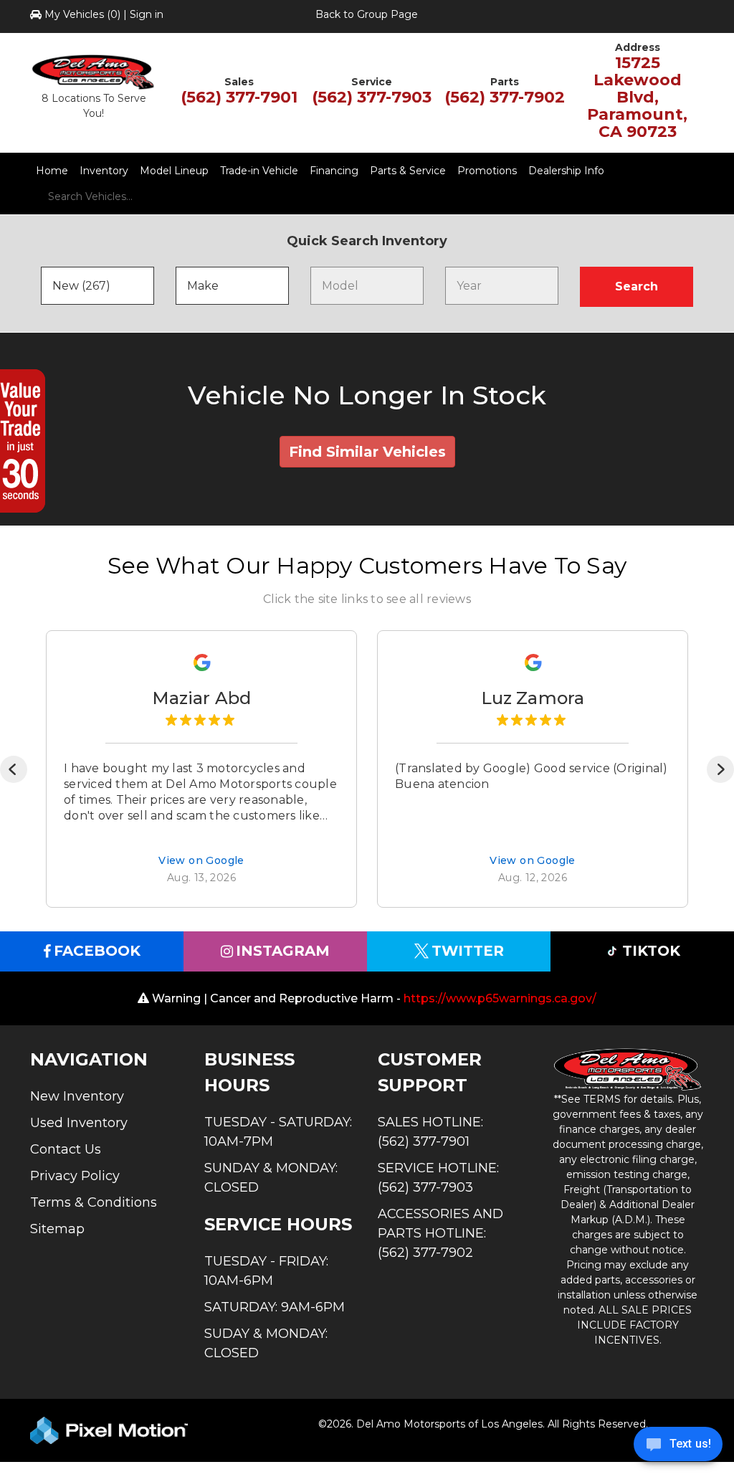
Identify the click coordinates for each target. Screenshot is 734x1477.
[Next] (720, 769)
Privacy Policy (75, 1176)
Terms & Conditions (93, 1202)
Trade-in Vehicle (259, 170)
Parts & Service (408, 170)
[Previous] (13, 769)
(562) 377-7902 (504, 97)
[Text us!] (678, 1447)
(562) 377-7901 (239, 97)
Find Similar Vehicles (367, 451)
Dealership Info (566, 170)
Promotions (487, 170)
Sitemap (57, 1229)
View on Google (201, 862)
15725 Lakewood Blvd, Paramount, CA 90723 (637, 97)
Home (52, 170)
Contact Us (65, 1149)
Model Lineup (174, 170)
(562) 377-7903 (372, 97)
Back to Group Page (366, 14)
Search (636, 286)
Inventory (104, 170)
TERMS (602, 1099)
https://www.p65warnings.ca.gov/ (500, 998)
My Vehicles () (82, 14)
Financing (334, 170)
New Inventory (77, 1096)
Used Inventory (79, 1123)
